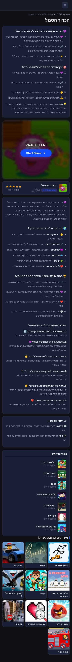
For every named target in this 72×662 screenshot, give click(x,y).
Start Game (33, 153)
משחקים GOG (63, 14)
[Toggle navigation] (65, 5)
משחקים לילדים (48, 14)
